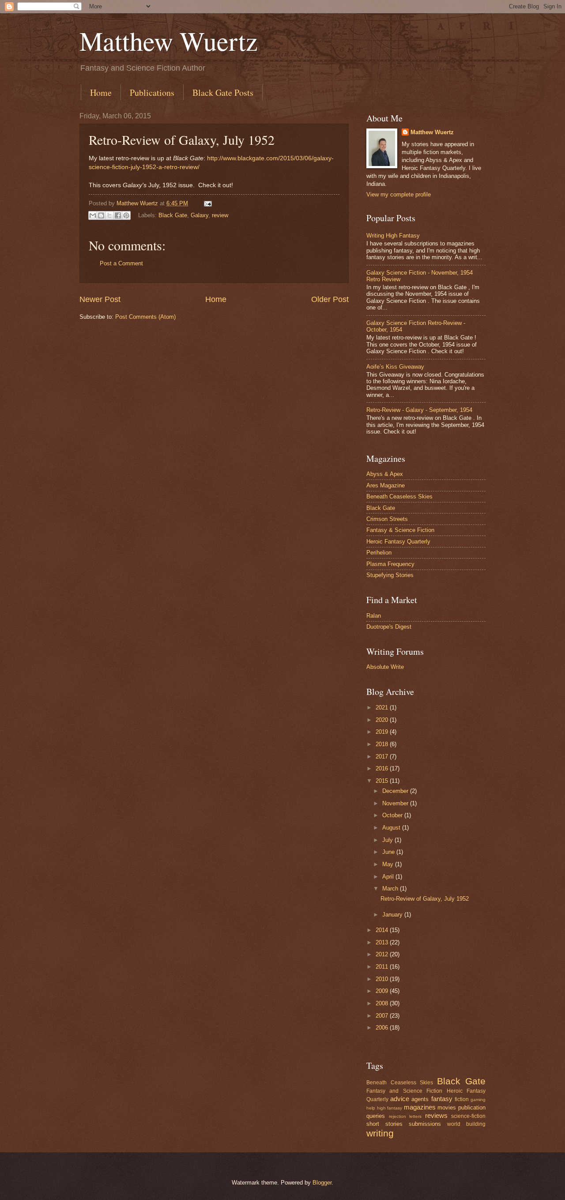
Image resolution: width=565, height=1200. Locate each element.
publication (472, 1107)
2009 (383, 991)
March (391, 888)
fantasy (441, 1098)
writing (380, 1133)
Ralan (373, 615)
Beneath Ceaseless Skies (399, 496)
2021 (383, 707)
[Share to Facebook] (117, 215)
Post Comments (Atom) (145, 316)
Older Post (330, 299)
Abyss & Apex (384, 474)
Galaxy (199, 215)
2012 (383, 954)
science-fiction (468, 1116)
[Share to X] (109, 215)
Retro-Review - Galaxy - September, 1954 (419, 410)
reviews (436, 1115)
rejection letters (405, 1116)
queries (375, 1116)
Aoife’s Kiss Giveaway (395, 366)
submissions (425, 1124)
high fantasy (390, 1108)
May (388, 864)
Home (101, 92)
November (396, 803)
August (392, 827)
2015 (383, 780)
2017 (383, 756)
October (393, 815)
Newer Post (100, 299)
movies (446, 1107)
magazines (420, 1107)
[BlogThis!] (101, 215)
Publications (152, 92)
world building (466, 1124)
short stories (384, 1124)
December (396, 791)
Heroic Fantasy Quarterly (398, 541)
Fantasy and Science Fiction (404, 1091)
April (389, 876)
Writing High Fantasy (393, 235)
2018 (383, 744)
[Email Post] (206, 203)
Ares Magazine (385, 485)
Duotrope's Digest (388, 626)
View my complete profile (398, 194)
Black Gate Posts (222, 92)
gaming (478, 1099)
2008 (383, 1003)
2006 (383, 1027)
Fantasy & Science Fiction (400, 530)
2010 (383, 979)
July (388, 840)
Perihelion (379, 552)
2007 (383, 1015)
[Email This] (92, 215)
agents (420, 1099)
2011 (383, 966)
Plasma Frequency (390, 564)
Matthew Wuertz (168, 40)
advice (399, 1098)
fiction (462, 1099)
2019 (383, 731)
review (220, 215)
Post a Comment (121, 263)
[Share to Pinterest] (126, 215)
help (370, 1108)
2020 (383, 720)
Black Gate (172, 215)
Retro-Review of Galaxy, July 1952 (424, 898)
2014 (383, 930)
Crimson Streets (387, 519)
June (389, 852)
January (393, 914)
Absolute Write (385, 667)
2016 (383, 768)
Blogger (322, 1182)
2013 (383, 942)
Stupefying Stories (390, 575)
